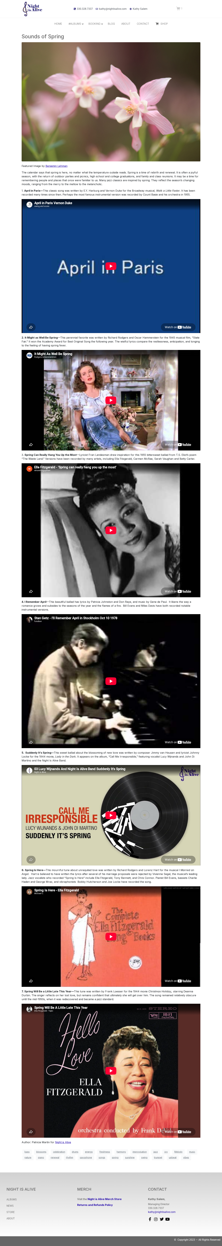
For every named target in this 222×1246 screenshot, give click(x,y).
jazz (155, 1151)
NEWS (10, 1205)
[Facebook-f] (150, 1219)
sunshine (130, 1157)
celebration (59, 1151)
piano (41, 1157)
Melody (178, 1151)
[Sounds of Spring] (111, 101)
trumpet (158, 1157)
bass (27, 1151)
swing (144, 1157)
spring (115, 1157)
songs (102, 1157)
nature (28, 1157)
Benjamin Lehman (56, 166)
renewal (55, 1157)
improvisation (140, 1151)
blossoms (41, 1151)
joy (166, 1151)
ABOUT (11, 1218)
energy (89, 1151)
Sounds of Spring (43, 36)
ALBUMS (12, 1199)
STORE (11, 1212)
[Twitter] (162, 1219)
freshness (104, 1151)
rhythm (69, 1157)
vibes (186, 1157)
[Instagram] (156, 1219)
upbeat (172, 1157)
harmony (121, 1151)
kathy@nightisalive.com (162, 1212)
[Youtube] (168, 1219)
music (192, 1151)
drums (75, 1151)
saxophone (86, 1157)
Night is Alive (63, 1142)
